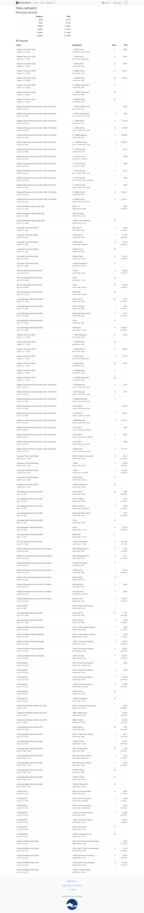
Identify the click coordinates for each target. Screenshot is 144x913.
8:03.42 (124, 657)
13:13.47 (124, 600)
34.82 (125, 435)
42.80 (124, 628)
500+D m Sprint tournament (82, 607)
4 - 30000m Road (78, 371)
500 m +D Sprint (78, 500)
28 (114, 78)
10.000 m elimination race (81, 835)
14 (114, 827)
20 (114, 377)
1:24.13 (124, 821)
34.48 (125, 156)
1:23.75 (124, 642)
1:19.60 (124, 685)
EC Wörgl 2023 (22, 664)
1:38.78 (124, 714)
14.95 (124, 728)
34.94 (125, 591)
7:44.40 (124, 349)
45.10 (125, 356)
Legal (64, 885)
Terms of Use (71, 885)
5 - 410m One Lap (78, 150)
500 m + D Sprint (78, 307)
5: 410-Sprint (81, 428)
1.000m (78, 464)
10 (114, 221)
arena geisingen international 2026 (30, 300)
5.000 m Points (78, 692)
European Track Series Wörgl (27, 229)
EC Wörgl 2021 (22, 792)
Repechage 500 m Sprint (81, 314)
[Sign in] (126, 3)
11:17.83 (124, 543)
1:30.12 (124, 413)
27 (114, 64)
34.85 (125, 163)
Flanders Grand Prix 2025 (26, 336)
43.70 (124, 314)
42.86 (125, 663)
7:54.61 (124, 78)
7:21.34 (124, 286)
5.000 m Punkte (79, 214)
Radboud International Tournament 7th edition (34, 550)
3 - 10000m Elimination (80, 86)
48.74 (124, 707)
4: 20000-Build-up (81, 421)
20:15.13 (124, 420)
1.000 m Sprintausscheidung (83, 642)
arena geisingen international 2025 (30, 493)
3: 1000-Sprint (81, 407)
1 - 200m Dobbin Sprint (81, 107)
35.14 (125, 149)
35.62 (125, 442)
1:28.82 (124, 856)
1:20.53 (124, 650)
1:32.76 (124, 571)
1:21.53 (124, 236)
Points (78, 279)
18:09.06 (124, 135)
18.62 (124, 842)
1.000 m (78, 271)
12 (114, 335)
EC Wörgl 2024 (22, 607)
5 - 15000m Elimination (80, 378)
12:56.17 (124, 192)
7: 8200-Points (81, 450)
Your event (72, 890)
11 (114, 49)
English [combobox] (118, 3)
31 (114, 85)
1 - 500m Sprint (81, 50)
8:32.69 (124, 721)
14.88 (124, 493)
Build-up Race (78, 578)
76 (114, 492)
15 (114, 477)
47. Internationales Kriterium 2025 (29, 543)
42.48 (124, 507)
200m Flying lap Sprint (80, 550)
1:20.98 (124, 678)
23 (114, 285)
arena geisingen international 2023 (30, 728)
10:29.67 (124, 329)
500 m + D (79, 207)
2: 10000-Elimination (81, 400)
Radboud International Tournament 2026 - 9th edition (37, 107)
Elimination (79, 293)
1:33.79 (124, 406)
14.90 (124, 749)
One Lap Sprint (78, 585)
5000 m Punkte (79, 721)
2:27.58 (124, 121)
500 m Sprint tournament (81, 757)
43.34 (125, 670)
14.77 (124, 300)
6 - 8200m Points (78, 193)
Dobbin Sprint (78, 300)
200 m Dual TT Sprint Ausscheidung (85, 842)
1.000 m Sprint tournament (82, 678)
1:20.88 (124, 464)
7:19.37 (124, 257)
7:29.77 (124, 742)
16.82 (125, 106)
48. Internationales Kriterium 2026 (29, 271)
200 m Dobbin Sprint (80, 749)
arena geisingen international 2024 (30, 614)
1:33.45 (124, 864)
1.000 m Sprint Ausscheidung (83, 856)
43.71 (124, 735)
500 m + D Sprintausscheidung (83, 628)
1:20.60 (124, 271)
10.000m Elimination (79, 264)
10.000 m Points (79, 742)
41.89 (124, 621)
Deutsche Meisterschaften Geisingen (30, 628)
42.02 (124, 307)
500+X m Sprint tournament (82, 664)
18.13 (124, 849)
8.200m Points (78, 600)
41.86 (124, 764)
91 (114, 613)
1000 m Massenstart (80, 714)
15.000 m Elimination (80, 543)
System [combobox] (107, 3)
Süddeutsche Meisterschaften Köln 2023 (32, 707)
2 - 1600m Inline (78, 122)
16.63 (124, 550)
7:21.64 (124, 528)
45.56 (124, 207)
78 (114, 727)
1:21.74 (124, 243)
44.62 (125, 49)
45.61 (125, 56)
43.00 (124, 229)
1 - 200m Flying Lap (79, 336)
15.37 (125, 335)
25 (114, 770)
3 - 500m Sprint (80, 357)
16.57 (125, 385)
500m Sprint (78, 229)
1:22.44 (124, 471)
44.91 (125, 64)
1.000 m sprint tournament (82, 814)
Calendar (49, 3)
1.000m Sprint (78, 236)
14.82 (124, 614)
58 (114, 748)
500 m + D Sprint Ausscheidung (84, 707)
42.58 (124, 757)
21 (114, 520)
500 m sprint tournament (81, 792)
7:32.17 (124, 71)
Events (35, 3)
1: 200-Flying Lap (81, 386)
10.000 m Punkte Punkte (81, 871)
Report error (72, 881)
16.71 (125, 392)
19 (114, 249)
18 (114, 278)
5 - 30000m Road (78, 100)
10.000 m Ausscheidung (81, 222)
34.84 (125, 584)
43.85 (124, 799)
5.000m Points (78, 250)
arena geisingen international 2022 (30, 749)
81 (114, 299)
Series (42, 3)
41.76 (124, 500)
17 (114, 71)
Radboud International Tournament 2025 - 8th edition (37, 386)
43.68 (124, 635)
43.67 (124, 792)
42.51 (124, 457)
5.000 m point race (79, 828)
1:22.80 (124, 814)
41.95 (124, 514)
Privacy (79, 885)
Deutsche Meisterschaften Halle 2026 (30, 207)
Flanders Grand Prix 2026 (26, 50)
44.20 (124, 806)
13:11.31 (124, 449)
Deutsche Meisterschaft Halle (28, 842)
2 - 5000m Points (78, 72)
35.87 (125, 427)
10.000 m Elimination (80, 699)
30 (114, 92)
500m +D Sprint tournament (82, 457)
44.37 (125, 363)
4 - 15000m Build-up (79, 136)
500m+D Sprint (78, 621)
